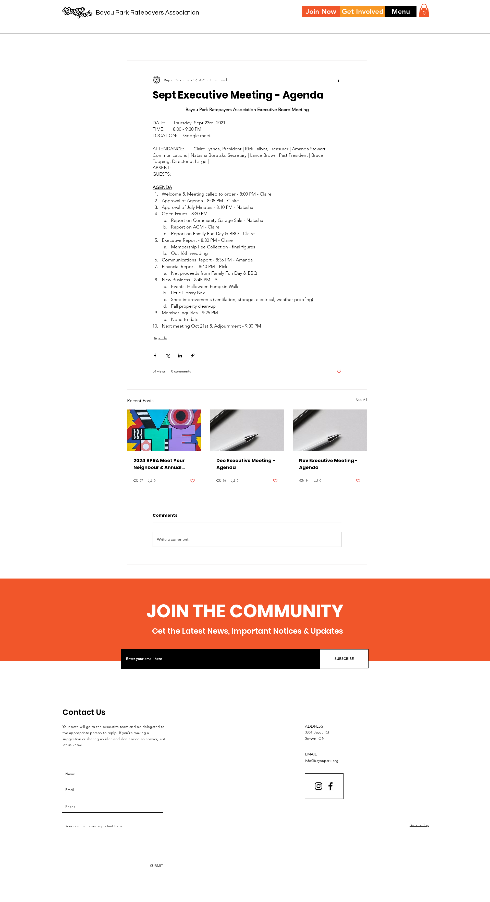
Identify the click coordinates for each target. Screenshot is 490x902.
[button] (400, 11)
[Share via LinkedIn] (180, 355)
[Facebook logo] (330, 786)
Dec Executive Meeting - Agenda (245, 464)
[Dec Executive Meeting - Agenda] (247, 430)
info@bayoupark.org (321, 760)
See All (361, 400)
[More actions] (338, 80)
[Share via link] (192, 355)
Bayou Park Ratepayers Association (147, 12)
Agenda (160, 338)
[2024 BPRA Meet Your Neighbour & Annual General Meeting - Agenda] (164, 430)
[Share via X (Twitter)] (167, 355)
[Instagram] (318, 786)
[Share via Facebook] (155, 355)
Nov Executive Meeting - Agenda (328, 464)
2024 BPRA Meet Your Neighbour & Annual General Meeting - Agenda (159, 464)
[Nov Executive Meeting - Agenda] (330, 430)
